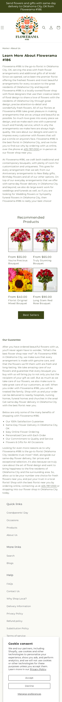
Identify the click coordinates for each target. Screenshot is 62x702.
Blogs (10, 563)
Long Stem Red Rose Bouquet (42, 302)
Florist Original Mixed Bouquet (17, 302)
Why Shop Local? (17, 598)
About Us (12, 535)
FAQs (10, 583)
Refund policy (14, 621)
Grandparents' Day (17, 512)
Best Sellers (31, 314)
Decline (29, 685)
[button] (43, 27)
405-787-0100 (32, 149)
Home (5, 48)
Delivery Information (19, 606)
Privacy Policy (38, 669)
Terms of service (16, 635)
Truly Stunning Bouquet (42, 262)
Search (11, 555)
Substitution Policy (18, 628)
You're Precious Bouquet (18, 262)
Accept (29, 677)
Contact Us (13, 591)
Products (12, 527)
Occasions (13, 520)
